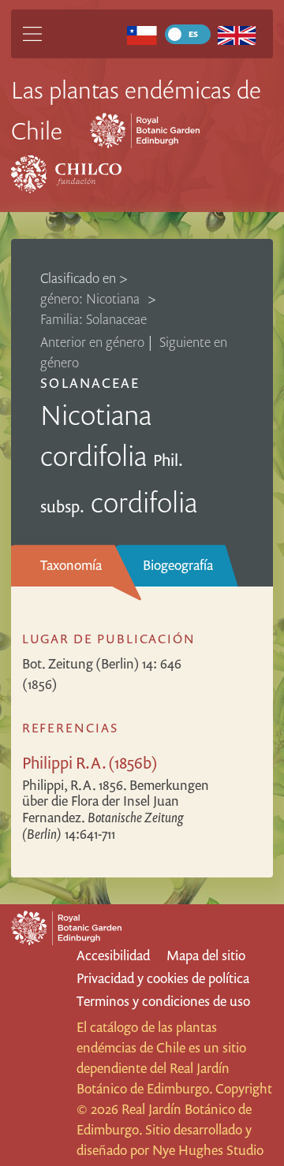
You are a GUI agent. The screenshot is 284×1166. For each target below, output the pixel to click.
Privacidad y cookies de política (163, 978)
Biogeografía (178, 565)
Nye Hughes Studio (207, 1150)
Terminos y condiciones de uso (163, 1001)
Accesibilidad (113, 955)
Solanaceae (89, 383)
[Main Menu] (32, 34)
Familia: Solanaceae (93, 319)
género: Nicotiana (91, 298)
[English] (237, 34)
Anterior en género (92, 342)
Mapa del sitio (205, 955)
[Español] (141, 34)
